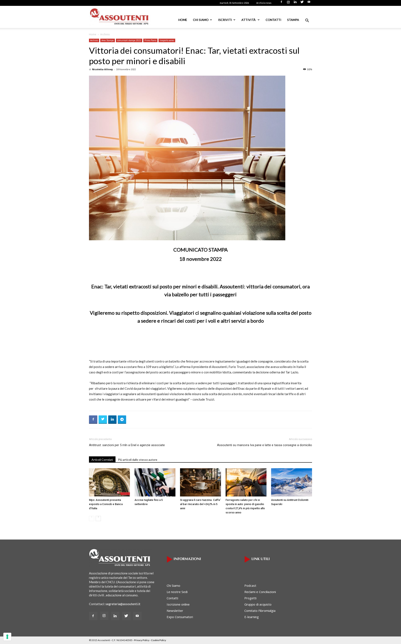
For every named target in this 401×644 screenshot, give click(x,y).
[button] (307, 21)
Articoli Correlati (102, 459)
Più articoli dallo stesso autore (137, 459)
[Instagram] (288, 3)
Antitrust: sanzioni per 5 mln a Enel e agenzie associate (127, 445)
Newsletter (175, 610)
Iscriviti (225, 20)
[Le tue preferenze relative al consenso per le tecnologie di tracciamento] (7, 637)
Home (182, 20)
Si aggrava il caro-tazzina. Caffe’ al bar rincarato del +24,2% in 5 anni (200, 504)
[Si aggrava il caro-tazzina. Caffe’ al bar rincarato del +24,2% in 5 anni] (200, 482)
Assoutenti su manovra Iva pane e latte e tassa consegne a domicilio (264, 445)
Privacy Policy (141, 640)
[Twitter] (302, 3)
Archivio (94, 40)
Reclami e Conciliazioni (260, 592)
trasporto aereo (167, 40)
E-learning (251, 617)
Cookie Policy (158, 640)
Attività (248, 20)
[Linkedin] (295, 3)
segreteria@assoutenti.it (122, 604)
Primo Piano (150, 40)
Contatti (273, 20)
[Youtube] (309, 3)
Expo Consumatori (180, 617)
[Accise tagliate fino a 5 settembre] (155, 482)
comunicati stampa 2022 (129, 40)
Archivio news (264, 2)
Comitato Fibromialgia (259, 610)
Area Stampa (108, 40)
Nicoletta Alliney (102, 69)
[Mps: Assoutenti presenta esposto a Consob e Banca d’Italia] (109, 482)
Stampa (293, 20)
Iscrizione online (178, 604)
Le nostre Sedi (177, 592)
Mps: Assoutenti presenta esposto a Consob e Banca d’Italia (106, 504)
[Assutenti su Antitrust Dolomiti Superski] (291, 482)
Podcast (250, 585)
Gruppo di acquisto (258, 604)
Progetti (250, 598)
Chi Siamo (201, 20)
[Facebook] (281, 3)
